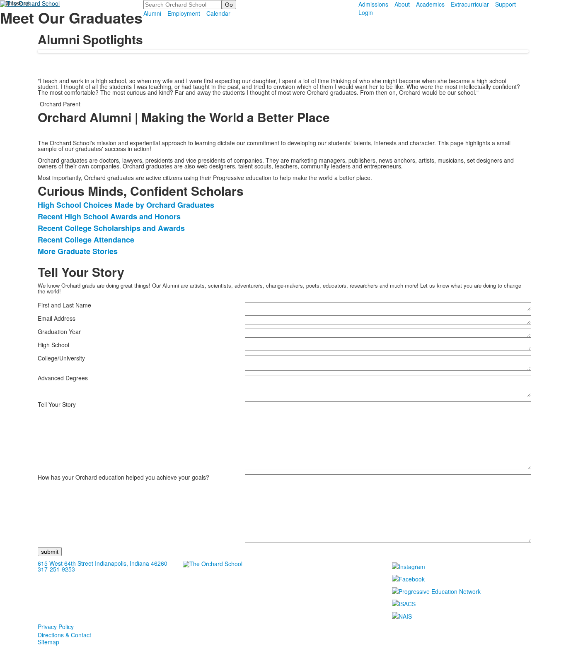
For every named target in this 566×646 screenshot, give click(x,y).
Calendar (218, 13)
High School (53, 345)
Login (365, 12)
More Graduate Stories (78, 251)
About (402, 4)
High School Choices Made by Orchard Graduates (126, 204)
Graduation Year (59, 331)
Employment (183, 13)
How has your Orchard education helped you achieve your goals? (123, 477)
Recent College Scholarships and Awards (111, 228)
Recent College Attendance (86, 239)
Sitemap (48, 642)
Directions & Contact (64, 635)
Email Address (56, 318)
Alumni (152, 13)
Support (505, 4)
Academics (430, 4)
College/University (61, 358)
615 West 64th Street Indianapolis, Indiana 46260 (102, 563)
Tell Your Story (57, 404)
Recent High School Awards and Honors (109, 216)
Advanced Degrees (63, 378)
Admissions (373, 4)
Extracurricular (470, 4)
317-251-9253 (56, 569)
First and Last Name (64, 305)
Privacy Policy (56, 626)
